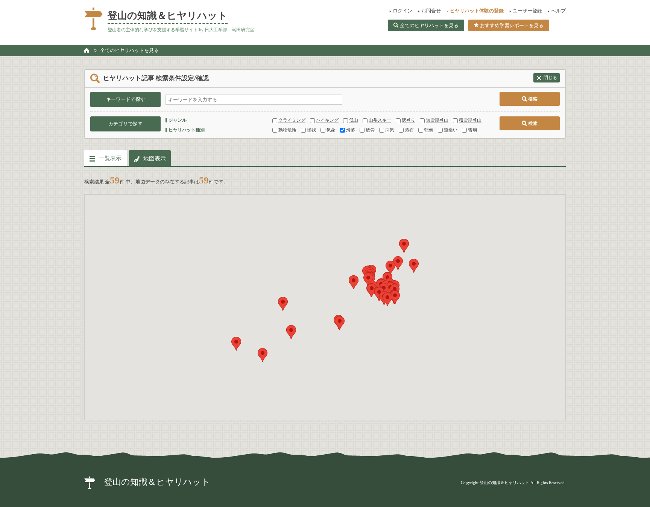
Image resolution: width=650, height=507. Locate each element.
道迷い (450, 130)
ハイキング (327, 120)
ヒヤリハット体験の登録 (477, 11)
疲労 (370, 130)
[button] (262, 355)
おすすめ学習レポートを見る (512, 25)
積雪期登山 (470, 120)
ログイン (402, 11)
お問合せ (431, 11)
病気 (389, 130)
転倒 (428, 130)
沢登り (408, 120)
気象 (331, 130)
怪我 (311, 130)
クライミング (291, 120)
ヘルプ (558, 11)
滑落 (350, 130)
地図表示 (154, 159)
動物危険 (287, 130)
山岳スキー (380, 120)
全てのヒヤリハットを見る (429, 25)
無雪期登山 (437, 120)
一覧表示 (110, 158)
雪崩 (472, 130)
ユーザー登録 (527, 11)
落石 (409, 130)
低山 (353, 120)
